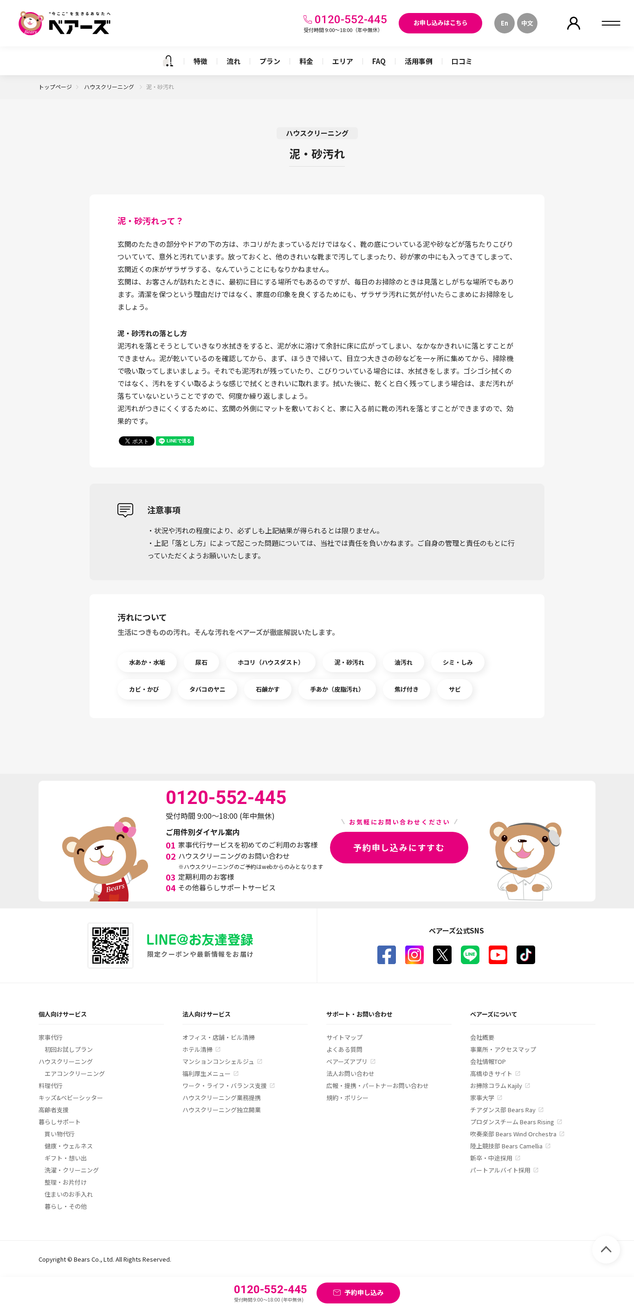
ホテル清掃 (197, 1049)
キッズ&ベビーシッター (71, 1097)
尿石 (201, 662)
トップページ (55, 87)
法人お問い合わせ (350, 1073)
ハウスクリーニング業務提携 (221, 1097)
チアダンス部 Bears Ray (503, 1109)
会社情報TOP (488, 1061)
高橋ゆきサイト (491, 1073)
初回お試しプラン (69, 1049)
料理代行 (51, 1085)
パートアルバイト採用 (500, 1170)
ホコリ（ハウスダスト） (271, 662)
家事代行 (51, 1037)
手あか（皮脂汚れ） (337, 689)
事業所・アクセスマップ (503, 1049)
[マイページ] (573, 23)
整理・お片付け (66, 1182)
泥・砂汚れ (349, 662)
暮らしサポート (60, 1121)
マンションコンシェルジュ (218, 1061)
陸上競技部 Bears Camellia (506, 1145)
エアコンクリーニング (75, 1073)
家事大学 (482, 1097)
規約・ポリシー (347, 1097)
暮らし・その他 (66, 1206)
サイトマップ (344, 1037)
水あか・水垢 (147, 662)
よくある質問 (344, 1049)
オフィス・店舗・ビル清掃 (218, 1037)
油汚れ (404, 662)
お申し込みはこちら (441, 22)
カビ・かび (144, 689)
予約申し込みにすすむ (399, 847)
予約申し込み (363, 1292)
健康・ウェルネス (69, 1145)
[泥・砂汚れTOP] (168, 60)
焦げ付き (407, 689)
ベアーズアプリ (347, 1061)
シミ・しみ (458, 662)
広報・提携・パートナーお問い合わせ (377, 1085)
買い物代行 (60, 1133)
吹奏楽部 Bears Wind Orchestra (513, 1133)
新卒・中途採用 (491, 1157)
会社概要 (482, 1037)
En (504, 23)
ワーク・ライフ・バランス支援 (224, 1085)
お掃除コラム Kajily (496, 1085)
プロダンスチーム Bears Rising (512, 1121)
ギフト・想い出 (66, 1157)
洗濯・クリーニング (72, 1170)
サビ (455, 689)
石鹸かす (268, 689)
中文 (527, 23)
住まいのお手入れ (69, 1194)
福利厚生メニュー (206, 1073)
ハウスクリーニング (110, 87)
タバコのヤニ (207, 689)
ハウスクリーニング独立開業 (221, 1109)
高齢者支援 (54, 1109)
